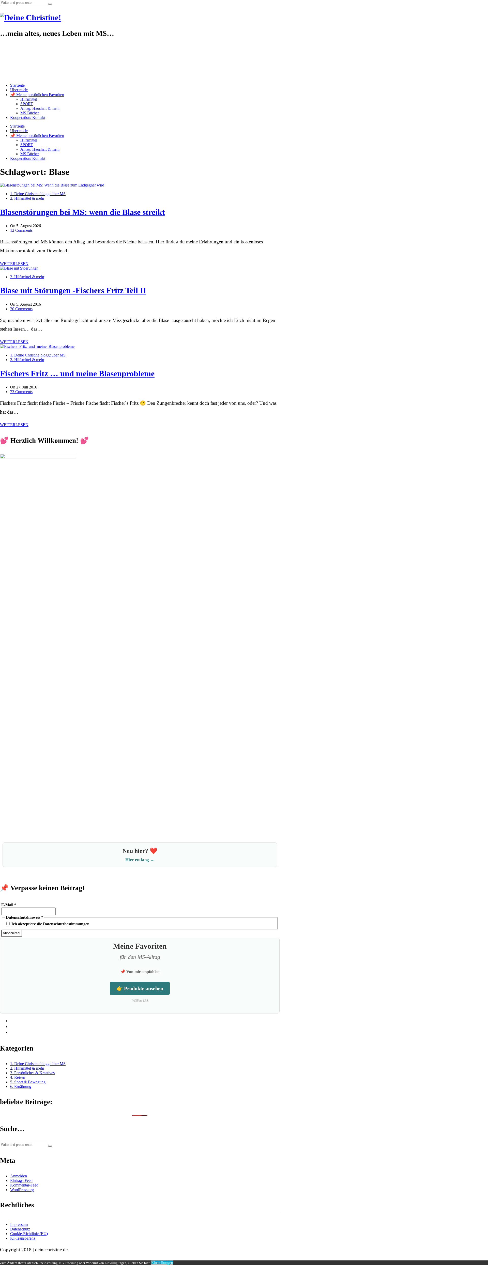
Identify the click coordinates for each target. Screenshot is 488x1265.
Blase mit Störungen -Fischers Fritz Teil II (73, 290)
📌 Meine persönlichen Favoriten (37, 94)
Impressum (19, 1224)
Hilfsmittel (28, 99)
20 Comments (21, 309)
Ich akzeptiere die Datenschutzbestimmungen (49, 924)
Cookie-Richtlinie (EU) (29, 1233)
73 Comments (21, 391)
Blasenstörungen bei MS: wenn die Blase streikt (82, 212)
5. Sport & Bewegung (27, 1082)
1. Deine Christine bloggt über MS (38, 194)
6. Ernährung (20, 1086)
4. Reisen (17, 1077)
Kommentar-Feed (24, 1185)
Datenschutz (20, 1229)
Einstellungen (162, 1262)
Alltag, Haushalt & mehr (40, 108)
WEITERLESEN (14, 263)
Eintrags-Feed (21, 1180)
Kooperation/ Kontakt (27, 117)
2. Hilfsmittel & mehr (27, 198)
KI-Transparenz (22, 1238)
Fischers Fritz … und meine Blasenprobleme (77, 373)
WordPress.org (22, 1190)
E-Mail (8, 905)
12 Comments (21, 230)
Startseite (17, 85)
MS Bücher (29, 113)
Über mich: (19, 90)
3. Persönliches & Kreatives (32, 1073)
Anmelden (18, 1176)
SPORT (26, 104)
